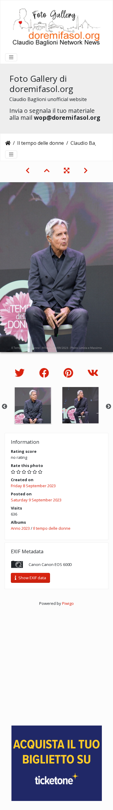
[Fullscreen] (67, 170)
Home (8, 143)
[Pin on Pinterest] (69, 373)
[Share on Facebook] (45, 373)
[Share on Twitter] (21, 373)
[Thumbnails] (47, 170)
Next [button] (108, 407)
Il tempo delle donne (40, 143)
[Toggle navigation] (11, 57)
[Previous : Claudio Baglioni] (27, 170)
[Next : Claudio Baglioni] (86, 170)
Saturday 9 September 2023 (36, 500)
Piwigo (68, 603)
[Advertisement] (56, 663)
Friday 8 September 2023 (33, 485)
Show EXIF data (31, 577)
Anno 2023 (20, 528)
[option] (33, 405)
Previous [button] (5, 407)
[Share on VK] (93, 373)
